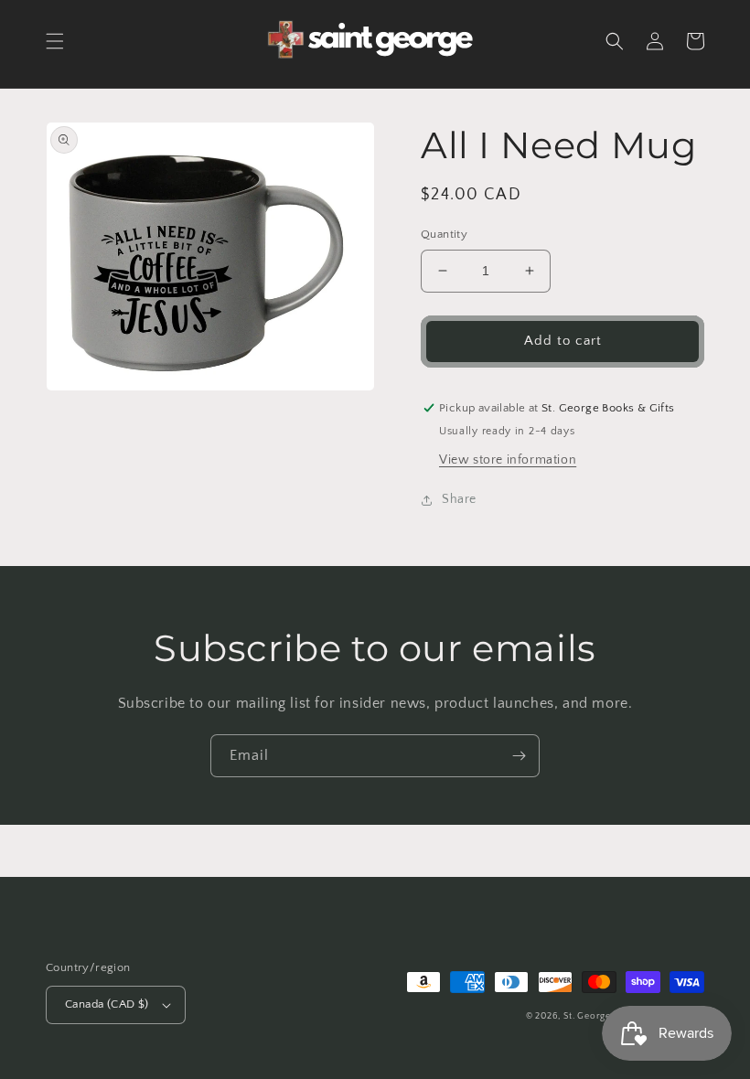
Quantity (444, 234)
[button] (55, 41)
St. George (588, 1016)
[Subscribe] (518, 755)
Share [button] (459, 499)
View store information (507, 460)
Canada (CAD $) (107, 1004)
